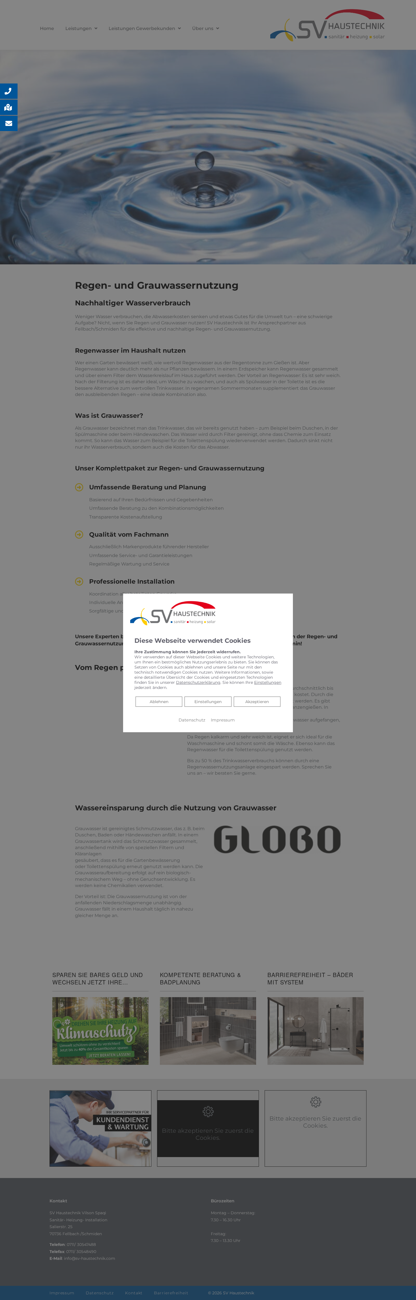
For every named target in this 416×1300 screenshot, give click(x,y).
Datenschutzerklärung (198, 682)
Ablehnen (158, 701)
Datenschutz (192, 719)
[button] (9, 91)
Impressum (223, 719)
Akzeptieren (257, 701)
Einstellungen (208, 701)
